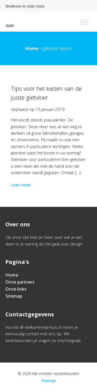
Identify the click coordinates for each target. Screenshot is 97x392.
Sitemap (13, 296)
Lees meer (21, 184)
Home (31, 48)
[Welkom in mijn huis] (9, 22)
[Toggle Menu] (84, 22)
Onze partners (19, 282)
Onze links (16, 289)
